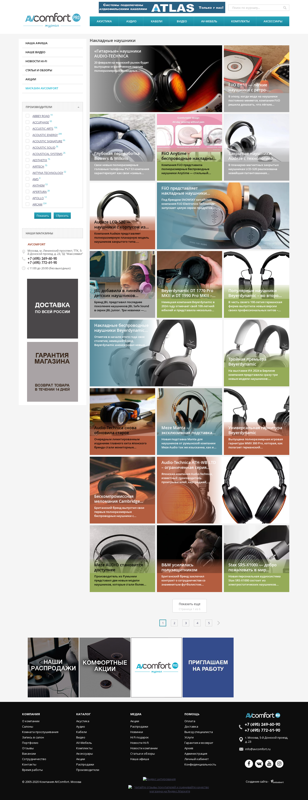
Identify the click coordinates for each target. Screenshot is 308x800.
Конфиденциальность (200, 764)
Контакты (29, 764)
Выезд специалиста (198, 732)
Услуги (189, 737)
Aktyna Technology (47, 173)
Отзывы (28, 748)
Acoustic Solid (43, 147)
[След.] (218, 623)
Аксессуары (273, 21)
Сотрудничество (34, 759)
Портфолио (30, 743)
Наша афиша (36, 43)
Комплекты (240, 21)
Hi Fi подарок (139, 737)
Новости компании (144, 748)
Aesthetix (39, 160)
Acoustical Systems (47, 154)
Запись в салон (33, 737)
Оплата (189, 721)
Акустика (104, 21)
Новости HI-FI (36, 61)
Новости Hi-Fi (139, 743)
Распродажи (85, 764)
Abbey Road (41, 116)
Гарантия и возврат (198, 743)
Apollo (38, 198)
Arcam (37, 204)
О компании (30, 721)
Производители (87, 770)
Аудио (131, 21)
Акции (30, 79)
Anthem (38, 185)
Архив (188, 748)
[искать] (284, 8)
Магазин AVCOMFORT (41, 88)
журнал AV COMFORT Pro (53, 20)
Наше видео (35, 52)
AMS (35, 179)
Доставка (191, 726)
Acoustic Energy (45, 135)
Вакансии (29, 754)
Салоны (27, 726)
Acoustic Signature (47, 141)
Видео (182, 21)
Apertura (39, 192)
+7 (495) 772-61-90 (42, 263)
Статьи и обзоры (38, 70)
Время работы (32, 770)
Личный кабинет (196, 759)
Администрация (195, 754)
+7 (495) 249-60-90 (42, 259)
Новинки (136, 732)
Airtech (38, 166)
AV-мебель (209, 21)
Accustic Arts (42, 129)
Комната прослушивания (40, 732)
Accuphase (40, 122)
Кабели (156, 21)
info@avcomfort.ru (258, 749)
